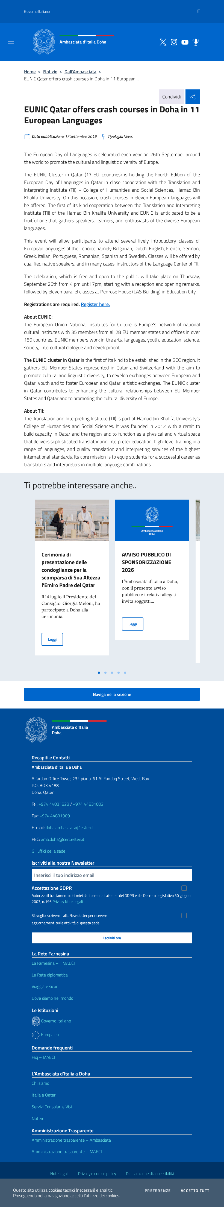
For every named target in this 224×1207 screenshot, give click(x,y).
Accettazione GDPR (52, 888)
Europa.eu (49, 1034)
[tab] (99, 673)
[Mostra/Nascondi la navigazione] (11, 41)
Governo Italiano (37, 11)
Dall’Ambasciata (80, 71)
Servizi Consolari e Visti (52, 1106)
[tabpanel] (72, 583)
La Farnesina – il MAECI (53, 963)
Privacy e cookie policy (97, 1173)
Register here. (95, 304)
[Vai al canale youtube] (183, 41)
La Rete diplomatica (50, 975)
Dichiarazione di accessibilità (150, 1173)
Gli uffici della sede (48, 851)
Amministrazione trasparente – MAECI (67, 1151)
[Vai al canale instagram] (172, 41)
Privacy (58, 901)
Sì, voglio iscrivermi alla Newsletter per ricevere (69, 915)
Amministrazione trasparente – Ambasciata (71, 1140)
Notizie (50, 71)
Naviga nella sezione (112, 694)
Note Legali (74, 901)
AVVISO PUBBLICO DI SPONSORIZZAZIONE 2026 (146, 562)
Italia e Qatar (43, 1095)
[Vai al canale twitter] (161, 41)
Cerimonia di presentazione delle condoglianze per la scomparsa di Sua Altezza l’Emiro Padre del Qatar (71, 569)
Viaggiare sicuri (45, 986)
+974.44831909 (55, 815)
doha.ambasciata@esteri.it (70, 827)
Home (30, 71)
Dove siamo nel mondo (52, 998)
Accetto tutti (196, 1191)
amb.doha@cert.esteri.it (62, 839)
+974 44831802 (88, 804)
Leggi (55, 639)
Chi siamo (40, 1083)
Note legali (59, 1173)
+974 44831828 (54, 804)
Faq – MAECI (43, 1057)
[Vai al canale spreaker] (194, 41)
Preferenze (158, 1191)
